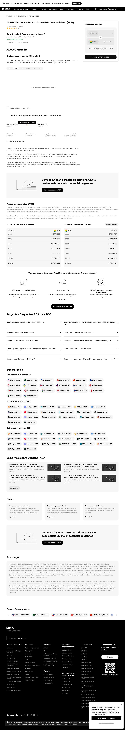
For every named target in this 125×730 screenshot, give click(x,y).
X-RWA (27, 674)
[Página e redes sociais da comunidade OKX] (40, 715)
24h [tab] (16, 68)
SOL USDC (84, 656)
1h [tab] (9, 68)
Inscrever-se (112, 9)
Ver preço (50, 517)
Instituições (70, 9)
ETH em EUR (66, 681)
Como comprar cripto (87, 694)
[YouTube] (21, 715)
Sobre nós (9, 648)
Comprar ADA (66, 659)
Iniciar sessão (103, 9)
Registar (110, 657)
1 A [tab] (34, 68)
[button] (96, 9)
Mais (87, 9)
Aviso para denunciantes (13, 681)
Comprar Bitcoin (67, 653)
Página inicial (10, 16)
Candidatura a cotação (51, 661)
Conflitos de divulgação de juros (13, 677)
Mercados (44, 9)
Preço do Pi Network (87, 668)
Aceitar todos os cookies (106, 718)
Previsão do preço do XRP (87, 686)
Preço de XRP (85, 674)
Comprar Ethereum (68, 656)
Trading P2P (28, 651)
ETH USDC (84, 651)
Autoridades (10, 684)
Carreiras (9, 655)
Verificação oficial (49, 677)
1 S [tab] (22, 68)
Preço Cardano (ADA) (18, 141)
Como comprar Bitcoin (88, 697)
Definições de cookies (106, 723)
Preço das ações (30, 680)
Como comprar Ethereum (88, 700)
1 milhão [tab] (28, 68)
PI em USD (65, 693)
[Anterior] (8, 615)
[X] (24, 715)
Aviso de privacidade (12, 668)
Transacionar (53, 9)
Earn (61, 9)
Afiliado (46, 648)
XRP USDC (84, 659)
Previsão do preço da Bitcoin (87, 677)
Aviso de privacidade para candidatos (14, 651)
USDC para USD (67, 684)
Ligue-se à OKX (48, 683)
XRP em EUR (66, 690)
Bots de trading (30, 662)
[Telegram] (31, 715)
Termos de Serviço (33, 577)
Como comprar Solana (88, 703)
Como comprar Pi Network (86, 707)
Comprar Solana (67, 662)
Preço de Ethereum (86, 665)
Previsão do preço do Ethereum (87, 682)
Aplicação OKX (10, 687)
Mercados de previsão (32, 677)
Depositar (35, 9)
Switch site (76, 3)
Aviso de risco (75, 575)
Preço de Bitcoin (86, 662)
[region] (106, 715)
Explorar (11, 517)
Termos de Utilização (60, 575)
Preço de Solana (86, 671)
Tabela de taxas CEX (50, 658)
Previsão (88, 517)
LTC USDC (84, 653)
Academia (80, 9)
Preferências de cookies (13, 690)
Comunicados (48, 680)
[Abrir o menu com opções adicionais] (122, 9)
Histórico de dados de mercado (50, 654)
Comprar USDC (66, 650)
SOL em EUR (66, 687)
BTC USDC (84, 648)
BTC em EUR (66, 679)
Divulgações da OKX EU (13, 671)
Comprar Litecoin (67, 664)
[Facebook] (34, 715)
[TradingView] (37, 715)
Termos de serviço (12, 661)
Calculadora (22, 16)
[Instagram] (28, 715)
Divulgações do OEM (12, 674)
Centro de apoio (49, 674)
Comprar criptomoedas (21, 9)
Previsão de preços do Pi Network (88, 691)
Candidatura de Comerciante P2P (49, 664)
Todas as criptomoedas (32, 665)
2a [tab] (39, 68)
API (44, 651)
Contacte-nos (10, 658)
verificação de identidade (64, 294)
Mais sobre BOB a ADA (111, 224)
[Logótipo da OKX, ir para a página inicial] (6, 9)
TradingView (29, 671)
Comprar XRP (66, 667)
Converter (28, 653)
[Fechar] (121, 705)
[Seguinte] (117, 615)
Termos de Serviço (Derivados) (12, 664)
